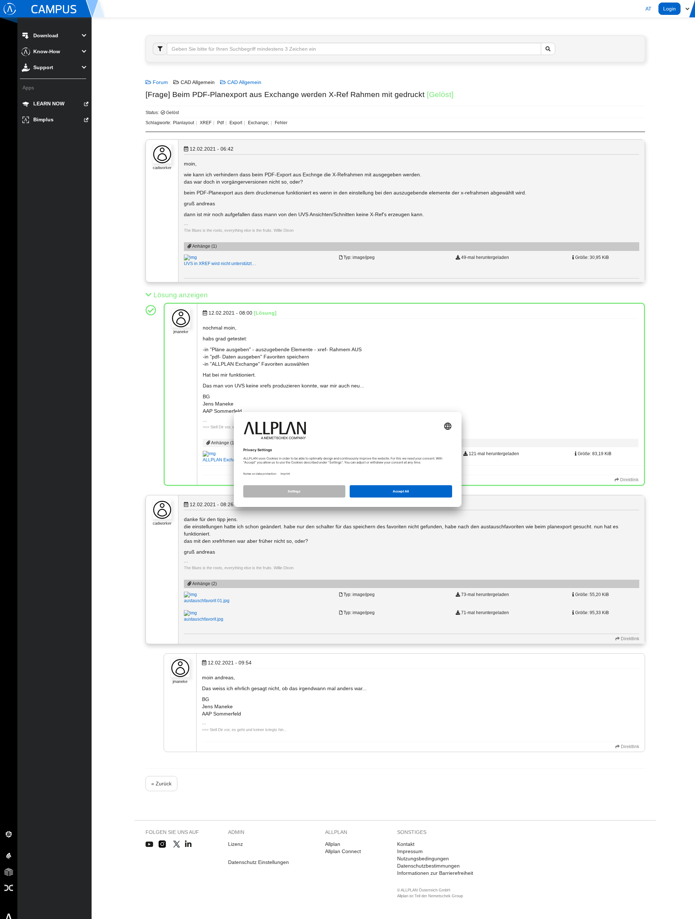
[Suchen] (548, 49)
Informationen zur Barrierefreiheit (435, 873)
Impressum (410, 851)
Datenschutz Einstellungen (258, 862)
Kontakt (405, 844)
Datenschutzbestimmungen (428, 866)
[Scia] (8, 856)
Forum (159, 82)
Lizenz (235, 844)
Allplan (332, 844)
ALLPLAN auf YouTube (149, 844)
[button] (648, 8)
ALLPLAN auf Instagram (163, 844)
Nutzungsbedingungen (423, 858)
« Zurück (161, 783)
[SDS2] (8, 834)
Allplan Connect (343, 851)
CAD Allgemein (243, 82)
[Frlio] (8, 871)
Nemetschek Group (445, 896)
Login (669, 9)
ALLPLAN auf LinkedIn (188, 844)
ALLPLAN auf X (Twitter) (176, 844)
